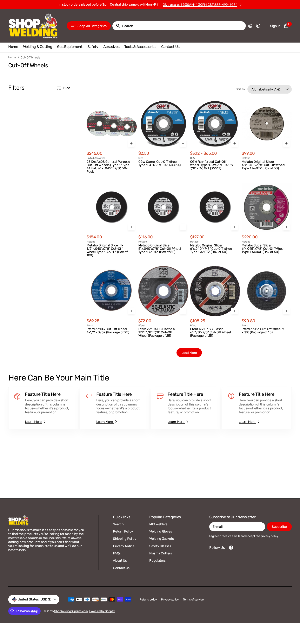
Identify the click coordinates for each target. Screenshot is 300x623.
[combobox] (183, 25)
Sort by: (241, 89)
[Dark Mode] (258, 25)
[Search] (116, 25)
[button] (250, 25)
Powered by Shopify (102, 611)
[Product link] (112, 136)
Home (12, 57)
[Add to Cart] (131, 143)
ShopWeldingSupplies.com (71, 611)
